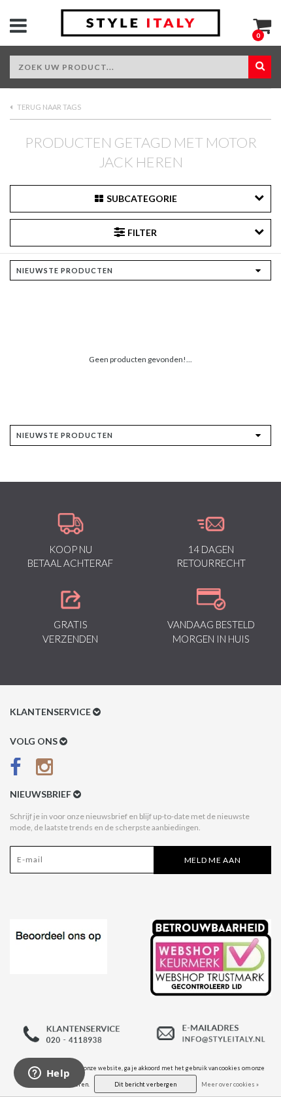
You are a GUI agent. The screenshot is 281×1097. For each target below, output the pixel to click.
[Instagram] (44, 769)
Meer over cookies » (230, 1084)
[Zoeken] (259, 67)
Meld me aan (212, 860)
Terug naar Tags (48, 107)
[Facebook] (16, 769)
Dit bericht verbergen (145, 1084)
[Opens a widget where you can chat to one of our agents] (49, 1074)
